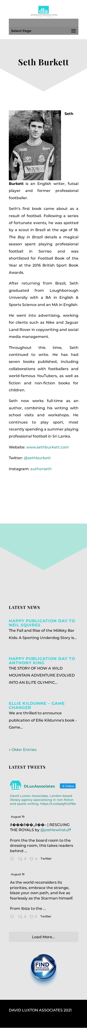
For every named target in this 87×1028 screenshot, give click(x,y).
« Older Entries (22, 749)
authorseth (41, 469)
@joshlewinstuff (55, 830)
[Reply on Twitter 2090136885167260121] (13, 859)
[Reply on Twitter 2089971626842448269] (13, 917)
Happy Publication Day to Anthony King (42, 660)
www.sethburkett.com (47, 447)
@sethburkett (37, 458)
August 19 (17, 816)
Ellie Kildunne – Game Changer (37, 705)
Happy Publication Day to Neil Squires (42, 622)
